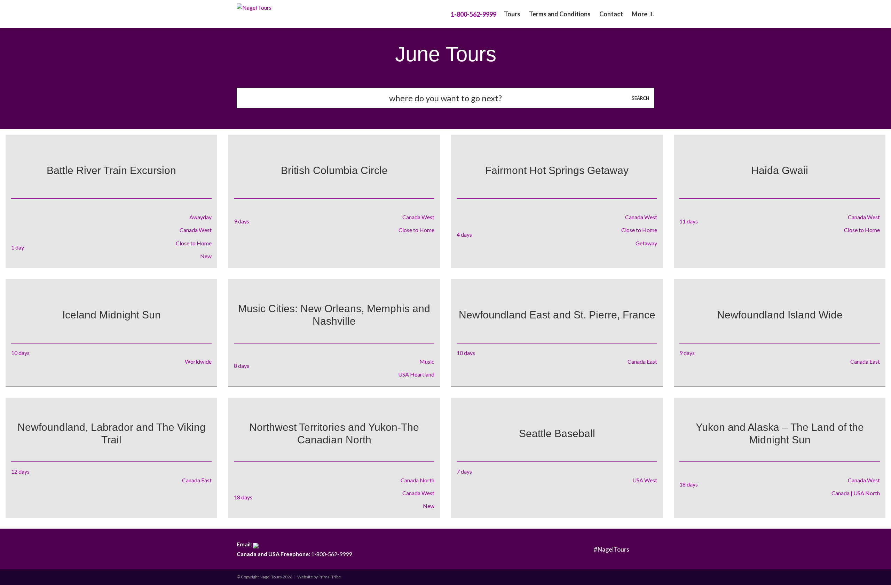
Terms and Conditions (560, 14)
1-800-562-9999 (294, 554)
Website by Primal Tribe (319, 576)
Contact (611, 14)
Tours (512, 14)
